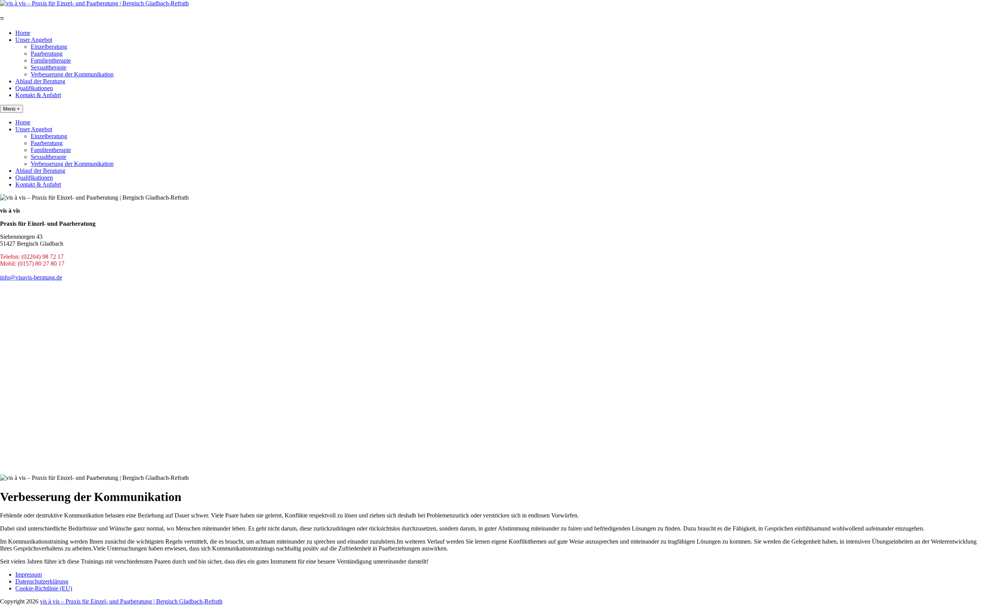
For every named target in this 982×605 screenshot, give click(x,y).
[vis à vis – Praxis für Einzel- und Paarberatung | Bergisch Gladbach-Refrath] (94, 3)
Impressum (28, 574)
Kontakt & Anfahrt (38, 95)
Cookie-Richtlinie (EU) (43, 588)
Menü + (11, 109)
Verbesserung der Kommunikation (72, 74)
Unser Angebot (33, 39)
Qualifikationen (34, 88)
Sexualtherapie (48, 67)
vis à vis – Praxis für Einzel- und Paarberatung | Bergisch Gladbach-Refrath (131, 601)
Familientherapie (51, 60)
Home (22, 33)
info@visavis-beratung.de (31, 277)
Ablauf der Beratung (40, 81)
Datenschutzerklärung (41, 581)
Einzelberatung (49, 46)
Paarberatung (47, 53)
